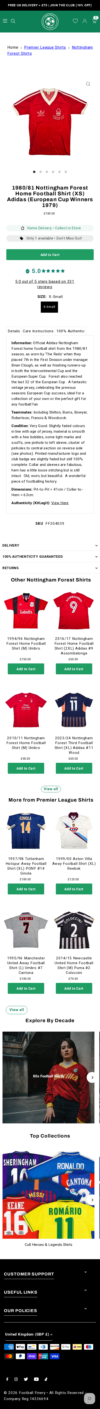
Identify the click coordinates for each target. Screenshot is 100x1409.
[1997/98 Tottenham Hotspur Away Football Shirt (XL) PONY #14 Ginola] (26, 831)
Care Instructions (38, 331)
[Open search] (13, 20)
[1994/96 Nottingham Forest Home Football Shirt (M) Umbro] (26, 611)
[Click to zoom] (88, 83)
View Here (60, 503)
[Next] (92, 1077)
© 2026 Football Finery (24, 1393)
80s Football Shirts (48, 1076)
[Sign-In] (85, 21)
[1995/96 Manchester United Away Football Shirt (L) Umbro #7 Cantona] (26, 930)
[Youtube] (36, 1380)
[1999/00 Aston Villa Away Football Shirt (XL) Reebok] (74, 831)
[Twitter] (26, 1380)
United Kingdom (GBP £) (27, 1334)
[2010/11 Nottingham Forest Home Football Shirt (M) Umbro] (26, 710)
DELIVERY (10, 545)
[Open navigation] (5, 21)
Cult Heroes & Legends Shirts (48, 1244)
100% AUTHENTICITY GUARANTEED (32, 556)
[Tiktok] (46, 1380)
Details (14, 331)
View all (51, 789)
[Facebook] (7, 1380)
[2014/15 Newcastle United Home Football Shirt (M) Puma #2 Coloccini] (74, 930)
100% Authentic (70, 331)
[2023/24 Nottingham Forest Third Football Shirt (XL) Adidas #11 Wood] (74, 710)
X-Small (49, 307)
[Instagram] (16, 1380)
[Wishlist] (75, 21)
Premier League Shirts (45, 47)
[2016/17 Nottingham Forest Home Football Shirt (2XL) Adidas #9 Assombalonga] (74, 611)
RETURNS (10, 568)
